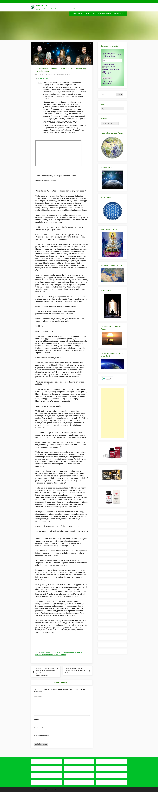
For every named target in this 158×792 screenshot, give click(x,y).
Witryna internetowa (42, 736)
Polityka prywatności (104, 14)
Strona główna (77, 14)
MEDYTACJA (43, 5)
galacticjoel (51, 74)
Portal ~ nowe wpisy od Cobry (111, 70)
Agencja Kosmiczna (43, 78)
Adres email (39, 727)
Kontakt (87, 14)
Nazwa (37, 719)
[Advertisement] (112, 413)
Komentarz (39, 697)
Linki (93, 14)
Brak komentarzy (64, 74)
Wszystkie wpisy (109, 66)
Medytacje (107, 68)
